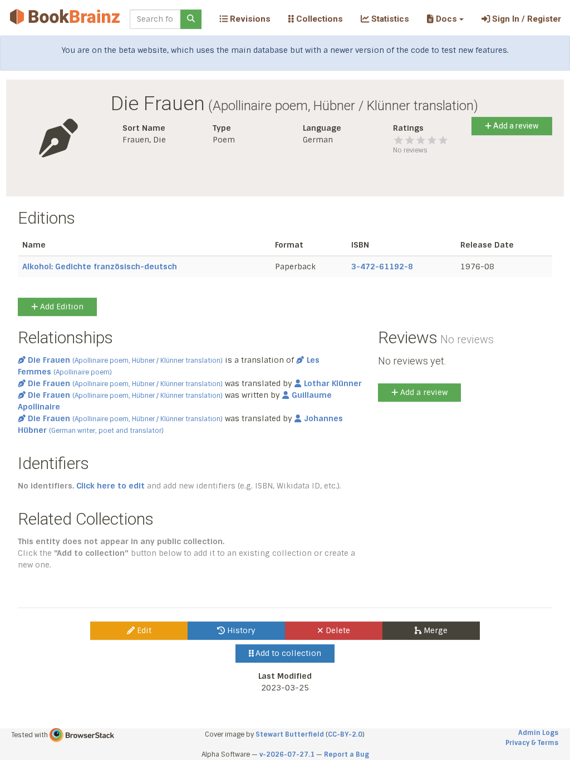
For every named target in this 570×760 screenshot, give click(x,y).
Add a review (515, 125)
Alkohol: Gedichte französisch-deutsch (99, 266)
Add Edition (60, 307)
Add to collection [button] (287, 653)
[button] (445, 19)
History (240, 630)
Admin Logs (538, 732)
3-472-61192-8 (382, 266)
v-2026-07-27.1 (287, 754)
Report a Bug (346, 754)
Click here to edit (110, 486)
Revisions (249, 19)
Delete (336, 630)
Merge (434, 630)
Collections (318, 19)
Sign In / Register (525, 19)
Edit (143, 630)
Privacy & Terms (531, 742)
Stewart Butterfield (289, 734)
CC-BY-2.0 (345, 734)
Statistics (389, 19)
